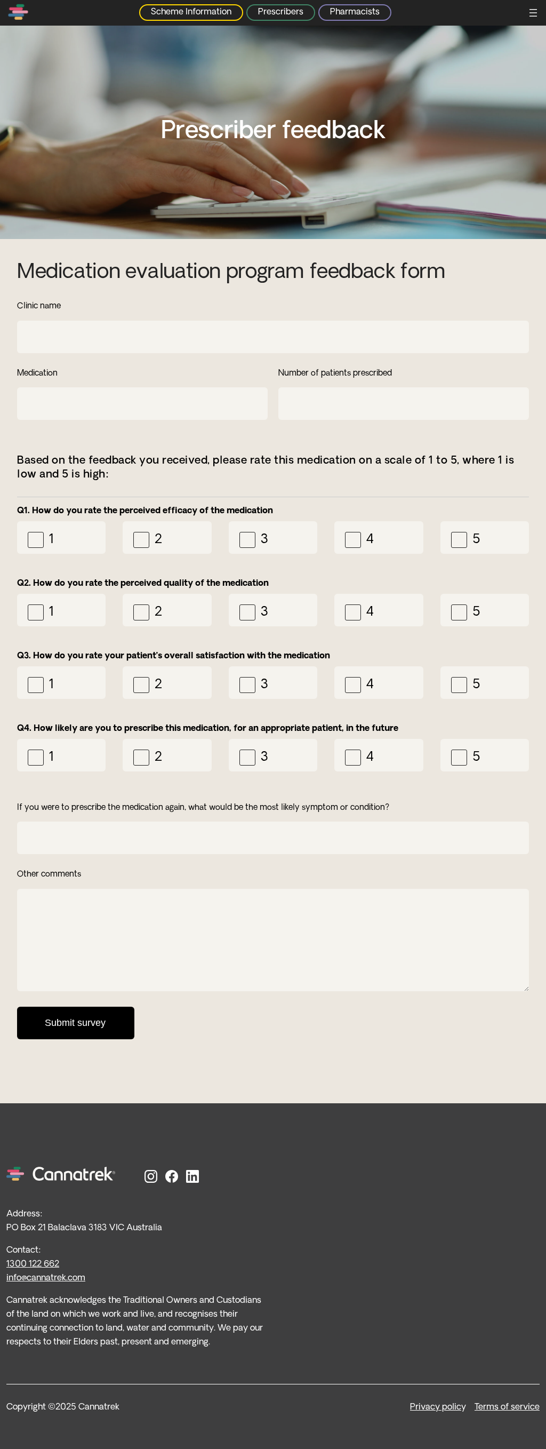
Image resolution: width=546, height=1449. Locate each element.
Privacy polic (435, 1407)
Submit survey (75, 1022)
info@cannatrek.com (45, 1278)
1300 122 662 (32, 1264)
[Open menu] (533, 12)
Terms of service (507, 1407)
